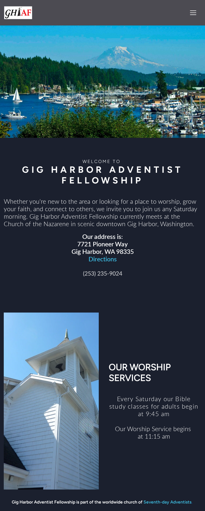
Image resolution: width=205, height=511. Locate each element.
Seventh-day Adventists (168, 502)
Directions (102, 259)
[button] (193, 12)
